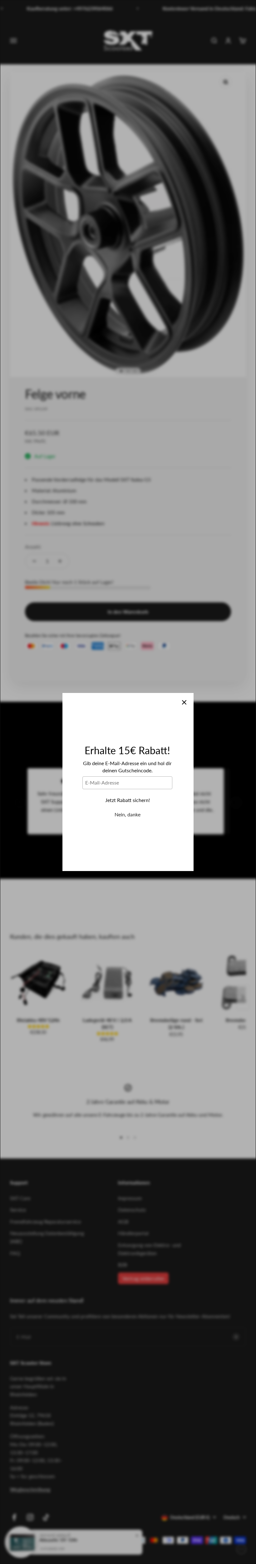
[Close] (184, 702)
